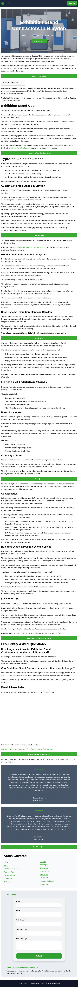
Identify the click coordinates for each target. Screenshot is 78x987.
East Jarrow (44, 868)
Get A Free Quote (39, 847)
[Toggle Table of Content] (21, 82)
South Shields (45, 871)
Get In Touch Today (39, 76)
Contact (72, 3)
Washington (44, 865)
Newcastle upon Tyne (22, 749)
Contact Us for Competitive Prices (39, 638)
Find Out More (39, 235)
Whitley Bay (44, 874)
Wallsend (7, 882)
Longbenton (8, 878)
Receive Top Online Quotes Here (39, 754)
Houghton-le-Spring (47, 881)
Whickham (5, 749)
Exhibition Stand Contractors (19, 148)
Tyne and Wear (36, 749)
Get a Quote (38, 41)
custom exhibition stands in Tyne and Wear (28, 247)
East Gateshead (48, 749)
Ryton (12, 749)
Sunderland (44, 884)
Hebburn (43, 861)
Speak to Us (39, 338)
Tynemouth (44, 878)
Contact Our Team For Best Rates (39, 153)
